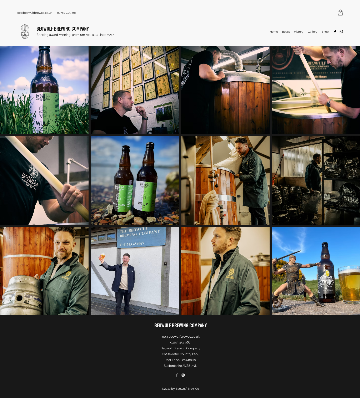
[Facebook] (335, 32)
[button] (340, 13)
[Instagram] (341, 32)
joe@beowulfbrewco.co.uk (34, 12)
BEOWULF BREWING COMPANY (62, 28)
